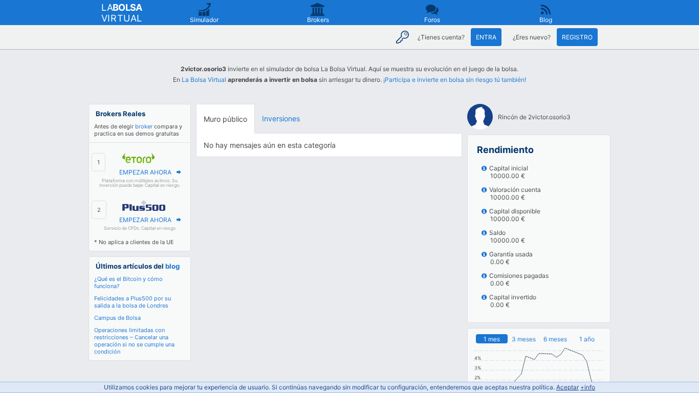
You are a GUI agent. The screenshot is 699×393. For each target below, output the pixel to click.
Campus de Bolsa (117, 317)
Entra (486, 37)
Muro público (225, 119)
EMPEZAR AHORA (145, 172)
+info (587, 387)
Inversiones (281, 118)
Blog (545, 20)
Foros (432, 20)
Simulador (204, 20)
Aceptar (567, 387)
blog (172, 266)
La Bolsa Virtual (204, 79)
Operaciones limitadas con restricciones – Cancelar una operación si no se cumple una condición (134, 340)
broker (143, 126)
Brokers (318, 20)
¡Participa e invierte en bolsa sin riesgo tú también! (454, 79)
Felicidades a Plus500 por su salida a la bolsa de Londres (132, 302)
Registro (577, 37)
